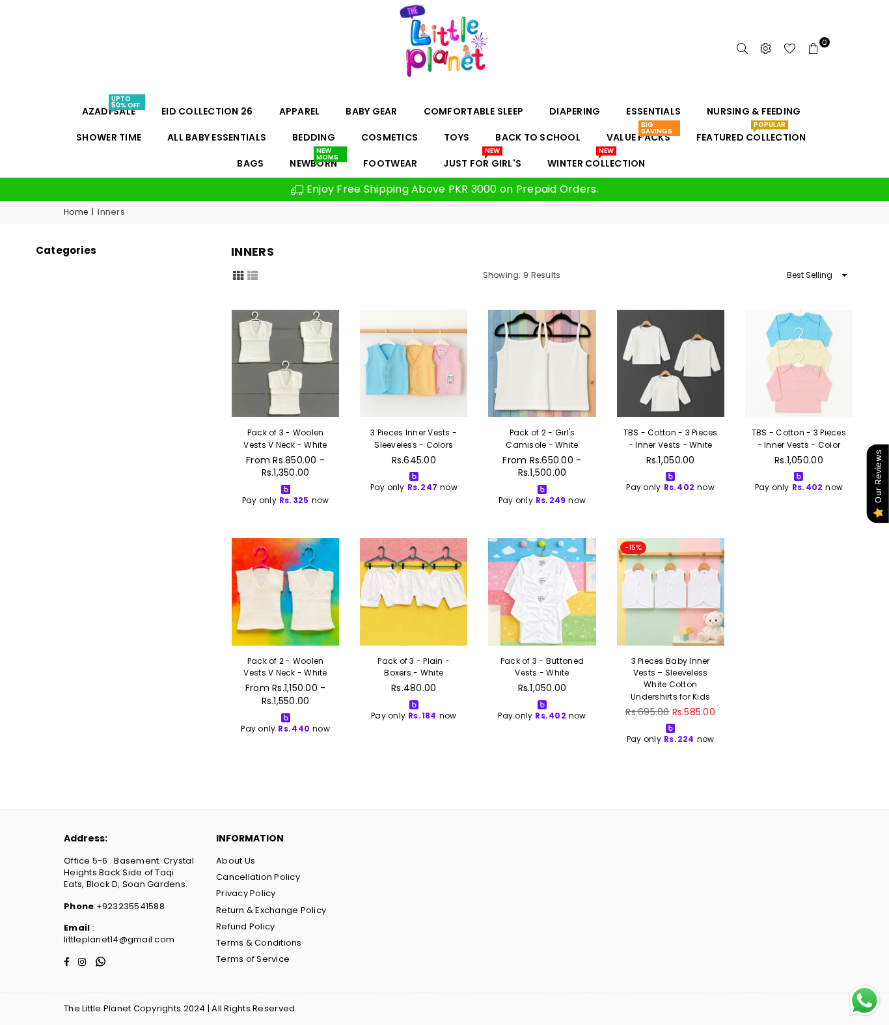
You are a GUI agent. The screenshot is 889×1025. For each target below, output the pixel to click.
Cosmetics (389, 137)
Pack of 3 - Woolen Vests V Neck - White (285, 438)
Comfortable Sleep (473, 111)
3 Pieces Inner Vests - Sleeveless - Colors (413, 438)
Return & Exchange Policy (271, 910)
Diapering (574, 111)
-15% (633, 547)
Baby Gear (371, 111)
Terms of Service (253, 959)
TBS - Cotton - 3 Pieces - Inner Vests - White (670, 438)
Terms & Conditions (259, 942)
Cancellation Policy (258, 877)
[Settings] (766, 49)
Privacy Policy (246, 893)
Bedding (313, 137)
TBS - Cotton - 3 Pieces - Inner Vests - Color (799, 438)
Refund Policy (245, 926)
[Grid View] (238, 274)
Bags (250, 163)
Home (76, 212)
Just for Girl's (482, 160)
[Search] (742, 49)
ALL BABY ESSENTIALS (216, 137)
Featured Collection (751, 134)
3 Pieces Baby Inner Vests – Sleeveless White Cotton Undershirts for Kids (670, 678)
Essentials (653, 111)
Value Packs (639, 134)
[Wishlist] (790, 49)
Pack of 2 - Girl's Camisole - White (542, 438)
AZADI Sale (111, 108)
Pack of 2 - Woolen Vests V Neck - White (285, 666)
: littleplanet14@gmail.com (119, 934)
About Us (235, 860)
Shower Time (108, 137)
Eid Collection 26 (207, 111)
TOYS (456, 137)
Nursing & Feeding (753, 111)
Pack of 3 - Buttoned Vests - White (542, 666)
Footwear (390, 163)
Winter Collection (596, 160)
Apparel (299, 111)
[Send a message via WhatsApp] (864, 1000)
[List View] (252, 274)
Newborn (314, 160)
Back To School (538, 137)
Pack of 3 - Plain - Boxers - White (413, 666)
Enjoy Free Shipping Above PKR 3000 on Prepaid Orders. (451, 189)
